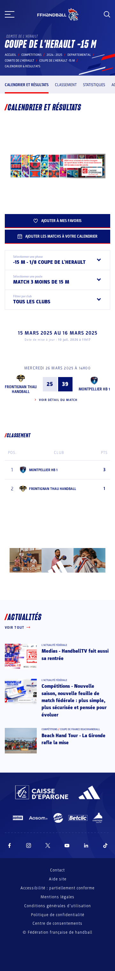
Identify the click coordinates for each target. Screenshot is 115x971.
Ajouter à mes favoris (61, 221)
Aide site (57, 879)
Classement (66, 85)
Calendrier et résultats (27, 85)
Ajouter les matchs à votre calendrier (61, 236)
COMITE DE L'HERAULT (19, 61)
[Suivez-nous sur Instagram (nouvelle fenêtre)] (28, 845)
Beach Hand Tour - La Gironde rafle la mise (73, 739)
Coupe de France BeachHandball (80, 729)
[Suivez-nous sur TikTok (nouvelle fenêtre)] (105, 845)
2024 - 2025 (54, 55)
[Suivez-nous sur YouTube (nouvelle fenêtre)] (67, 845)
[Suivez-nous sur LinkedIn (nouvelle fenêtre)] (86, 845)
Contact (57, 870)
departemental (79, 55)
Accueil (10, 55)
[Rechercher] (107, 14)
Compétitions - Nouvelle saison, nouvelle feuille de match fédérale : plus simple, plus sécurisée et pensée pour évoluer (74, 700)
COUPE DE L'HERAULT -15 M (57, 61)
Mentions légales (57, 897)
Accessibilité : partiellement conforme (57, 888)
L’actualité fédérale (54, 645)
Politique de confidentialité (57, 914)
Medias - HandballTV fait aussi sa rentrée (75, 654)
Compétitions (31, 55)
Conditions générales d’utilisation (57, 905)
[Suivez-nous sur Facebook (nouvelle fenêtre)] (9, 845)
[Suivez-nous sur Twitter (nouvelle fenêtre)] (47, 845)
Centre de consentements (57, 923)
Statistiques (94, 85)
